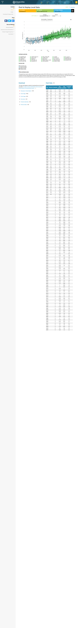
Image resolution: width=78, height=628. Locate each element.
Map (41, 1)
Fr (76, 2)
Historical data (24, 104)
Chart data (23, 99)
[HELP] (73, 10)
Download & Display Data (8, 14)
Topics (48, 1)
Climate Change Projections (7, 31)
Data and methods (9, 27)
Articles (60, 1)
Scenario (44, 14)
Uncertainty (10, 34)
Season (56, 14)
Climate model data (24, 101)
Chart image (23, 93)
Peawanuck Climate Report (26, 90)
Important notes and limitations (7, 29)
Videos (53, 1)
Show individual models (24, 72)
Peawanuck (72, 7)
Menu (12, 9)
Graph (12, 11)
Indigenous (66, 1)
